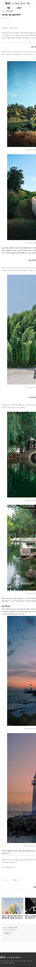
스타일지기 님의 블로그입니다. (10, 930)
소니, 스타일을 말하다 (10, 927)
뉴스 (19, 14)
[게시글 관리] (9, 880)
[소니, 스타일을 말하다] (15, 3)
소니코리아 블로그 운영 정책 (7, 963)
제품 (8, 8)
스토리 (19, 8)
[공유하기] (7, 880)
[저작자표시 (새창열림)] (19, 880)
